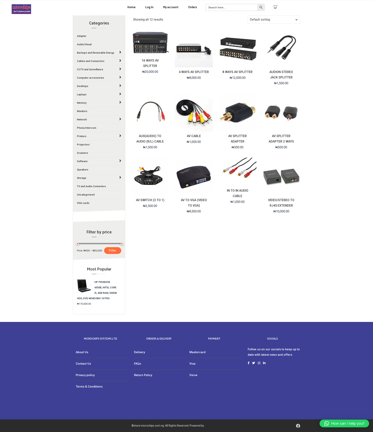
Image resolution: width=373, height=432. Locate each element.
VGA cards (83, 203)
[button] (344, 423)
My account (170, 7)
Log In (149, 7)
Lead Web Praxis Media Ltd (221, 425)
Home (131, 7)
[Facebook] (298, 425)
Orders (192, 7)
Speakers (82, 169)
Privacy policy (85, 375)
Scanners (82, 152)
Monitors (82, 111)
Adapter (81, 36)
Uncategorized (86, 194)
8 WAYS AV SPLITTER (237, 72)
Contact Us (83, 363)
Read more (150, 192)
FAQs (137, 363)
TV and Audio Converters (91, 186)
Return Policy (143, 375)
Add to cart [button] (150, 52)
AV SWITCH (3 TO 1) (150, 200)
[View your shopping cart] (276, 7)
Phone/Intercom (86, 127)
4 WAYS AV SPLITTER (194, 72)
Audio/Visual (84, 44)
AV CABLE (194, 136)
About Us (82, 352)
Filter (113, 250)
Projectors (83, 144)
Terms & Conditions (89, 386)
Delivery (139, 352)
